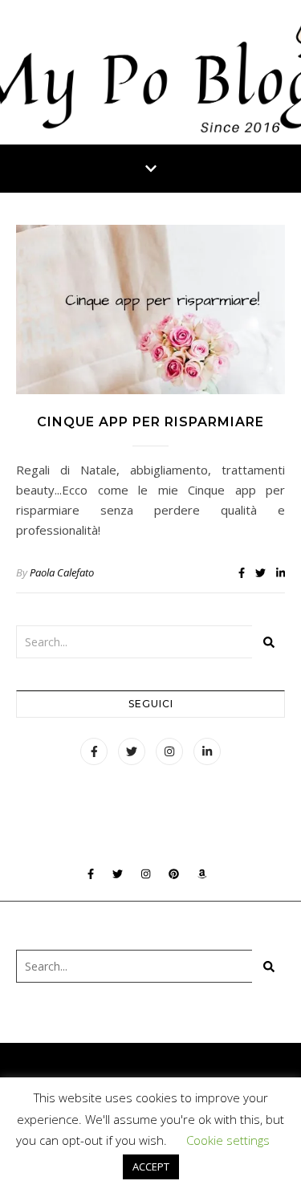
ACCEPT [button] (150, 1166)
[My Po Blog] (150, 72)
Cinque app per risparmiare (150, 422)
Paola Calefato (62, 572)
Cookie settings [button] (228, 1140)
